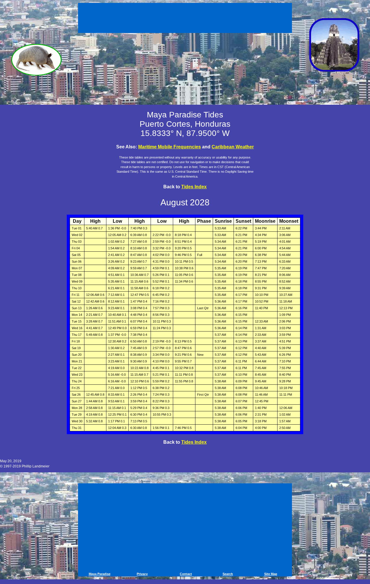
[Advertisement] (186, 17)
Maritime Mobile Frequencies (169, 146)
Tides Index (194, 186)
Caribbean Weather (233, 146)
